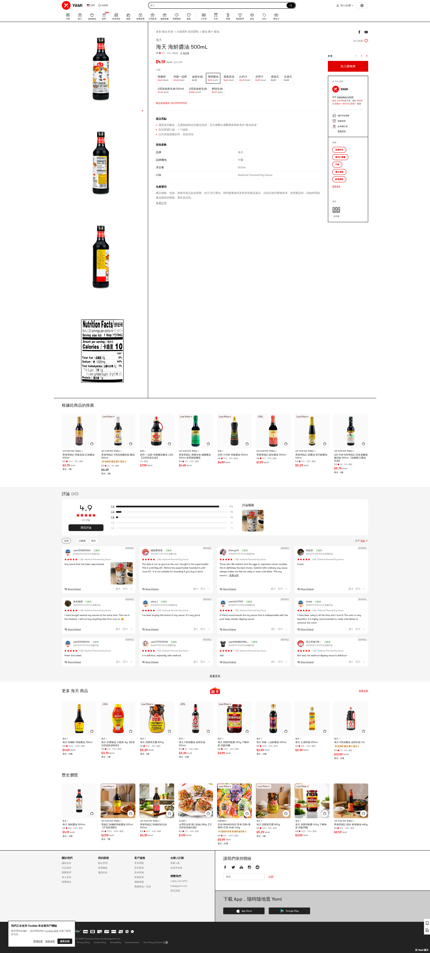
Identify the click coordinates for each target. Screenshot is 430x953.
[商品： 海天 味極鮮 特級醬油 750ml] (79, 718)
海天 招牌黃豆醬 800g (152, 742)
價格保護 (139, 881)
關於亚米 (66, 863)
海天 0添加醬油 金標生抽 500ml (192, 744)
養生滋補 (339, 172)
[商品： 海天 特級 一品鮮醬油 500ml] (273, 718)
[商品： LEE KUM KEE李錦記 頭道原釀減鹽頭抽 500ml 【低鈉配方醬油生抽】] (350, 431)
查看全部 (363, 690)
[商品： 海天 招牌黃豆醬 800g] (156, 718)
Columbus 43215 (345, 97)
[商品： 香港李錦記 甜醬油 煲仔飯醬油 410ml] (312, 431)
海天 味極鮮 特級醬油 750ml (77, 742)
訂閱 (271, 876)
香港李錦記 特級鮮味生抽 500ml (153, 826)
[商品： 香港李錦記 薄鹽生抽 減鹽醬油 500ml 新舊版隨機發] (195, 431)
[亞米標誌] (72, 5)
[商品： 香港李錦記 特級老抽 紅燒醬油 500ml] (79, 431)
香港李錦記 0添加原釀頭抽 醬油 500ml (118, 456)
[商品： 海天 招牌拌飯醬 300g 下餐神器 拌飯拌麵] (234, 718)
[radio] (163, 78)
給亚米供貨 (176, 867)
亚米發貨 (139, 867)
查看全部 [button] (234, 575)
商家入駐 (175, 863)
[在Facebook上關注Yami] (225, 867)
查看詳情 (161, 203)
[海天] (215, 691)
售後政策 (139, 877)
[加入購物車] (92, 443)
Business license (132, 942)
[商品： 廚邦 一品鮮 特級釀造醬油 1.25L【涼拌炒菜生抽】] (156, 431)
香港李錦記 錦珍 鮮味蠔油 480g (351, 824)
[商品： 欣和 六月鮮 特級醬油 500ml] (234, 431)
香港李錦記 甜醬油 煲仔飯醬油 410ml (311, 456)
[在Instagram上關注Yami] (249, 867)
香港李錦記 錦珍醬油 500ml (271, 454)
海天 (159, 40)
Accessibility (115, 942)
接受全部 (65, 941)
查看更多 (336, 186)
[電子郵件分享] (366, 32)
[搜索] (291, 5)
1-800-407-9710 (178, 881)
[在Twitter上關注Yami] (233, 867)
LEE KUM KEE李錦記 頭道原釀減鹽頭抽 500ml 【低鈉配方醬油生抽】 (351, 457)
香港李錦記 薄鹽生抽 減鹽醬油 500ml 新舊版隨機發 (195, 456)
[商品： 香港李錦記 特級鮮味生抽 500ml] (156, 800)
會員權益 (103, 867)
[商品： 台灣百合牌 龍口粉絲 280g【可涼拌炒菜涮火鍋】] (195, 800)
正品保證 (66, 867)
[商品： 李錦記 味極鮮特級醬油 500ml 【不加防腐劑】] (118, 800)
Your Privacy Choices (152, 942)
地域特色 (339, 150)
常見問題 (139, 863)
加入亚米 (66, 877)
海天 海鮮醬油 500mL (73, 824)
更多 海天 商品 (75, 690)
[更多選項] (131, 588)
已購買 (82, 540)
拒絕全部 (50, 941)
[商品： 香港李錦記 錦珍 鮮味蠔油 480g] (350, 800)
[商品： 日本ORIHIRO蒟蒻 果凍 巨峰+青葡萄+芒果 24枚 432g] (234, 800)
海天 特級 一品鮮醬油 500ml (271, 742)
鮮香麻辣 (339, 179)
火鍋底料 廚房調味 (188, 31)
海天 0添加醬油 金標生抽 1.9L (349, 742)
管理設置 (38, 941)
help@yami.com (178, 886)
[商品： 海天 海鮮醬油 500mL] (79, 800)
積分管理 (103, 863)
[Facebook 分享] (359, 32)
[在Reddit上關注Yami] (257, 867)
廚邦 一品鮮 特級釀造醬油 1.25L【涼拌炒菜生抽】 (156, 456)
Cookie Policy (100, 942)
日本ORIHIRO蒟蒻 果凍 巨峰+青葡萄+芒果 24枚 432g (234, 826)
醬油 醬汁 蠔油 (210, 31)
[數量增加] (367, 56)
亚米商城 (139, 872)
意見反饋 (175, 890)
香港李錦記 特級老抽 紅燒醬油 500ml (78, 456)
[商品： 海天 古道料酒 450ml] (312, 718)
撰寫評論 (86, 527)
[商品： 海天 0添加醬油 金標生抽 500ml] (195, 718)
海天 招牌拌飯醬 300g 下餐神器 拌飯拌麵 (233, 744)
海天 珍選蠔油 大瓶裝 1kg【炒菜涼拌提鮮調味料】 (118, 744)
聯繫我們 (66, 872)
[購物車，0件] (362, 5)
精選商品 (66, 881)
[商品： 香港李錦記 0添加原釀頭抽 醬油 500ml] (118, 431)
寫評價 (186, 53)
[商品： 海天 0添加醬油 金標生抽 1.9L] (350, 718)
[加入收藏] (366, 41)
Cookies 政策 (51, 931)
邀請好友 (103, 872)
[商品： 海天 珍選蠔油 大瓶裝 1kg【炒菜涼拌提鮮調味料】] (118, 718)
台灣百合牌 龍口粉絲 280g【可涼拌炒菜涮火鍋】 (195, 826)
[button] (103, 5)
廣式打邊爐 (340, 157)
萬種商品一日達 (142, 886)
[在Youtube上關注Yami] (241, 867)
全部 (66, 540)
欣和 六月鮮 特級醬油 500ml (233, 454)
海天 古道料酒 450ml (306, 742)
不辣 (337, 164)
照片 (93, 540)
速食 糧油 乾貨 (164, 31)
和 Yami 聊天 (422, 950)
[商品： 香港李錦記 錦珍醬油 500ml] (273, 431)
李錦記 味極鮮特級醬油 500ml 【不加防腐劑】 (117, 826)
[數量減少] (356, 56)
